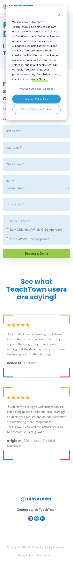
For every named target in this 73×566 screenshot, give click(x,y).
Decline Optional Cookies (36, 109)
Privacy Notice (38, 79)
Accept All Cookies (36, 99)
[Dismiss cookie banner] (59, 14)
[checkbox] (36, 235)
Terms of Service (46, 555)
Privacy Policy (25, 555)
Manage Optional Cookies (37, 88)
